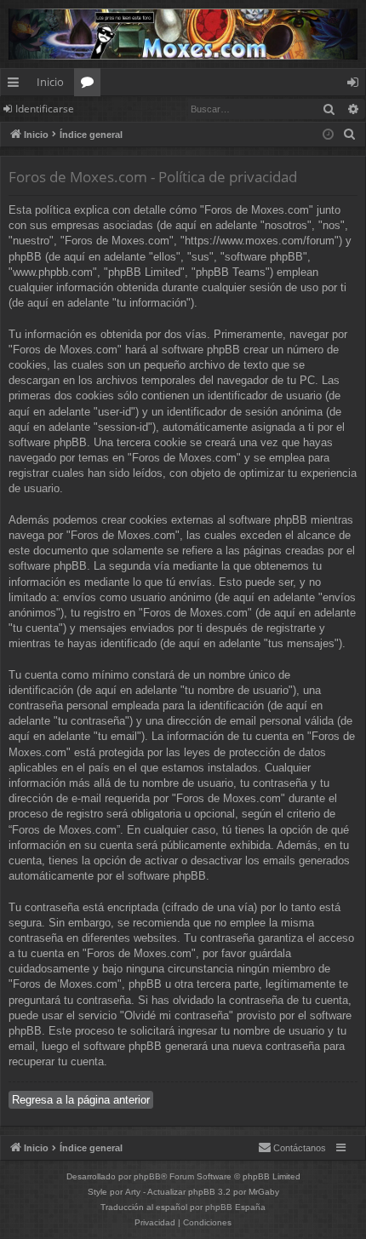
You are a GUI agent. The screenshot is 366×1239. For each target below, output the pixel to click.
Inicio (50, 81)
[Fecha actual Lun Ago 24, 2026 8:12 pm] (328, 135)
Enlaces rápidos (16, 85)
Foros (90, 85)
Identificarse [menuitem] (356, 85)
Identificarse (44, 108)
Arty (132, 1191)
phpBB (147, 1176)
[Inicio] (183, 34)
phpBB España (235, 1207)
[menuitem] (349, 134)
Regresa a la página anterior (81, 1099)
